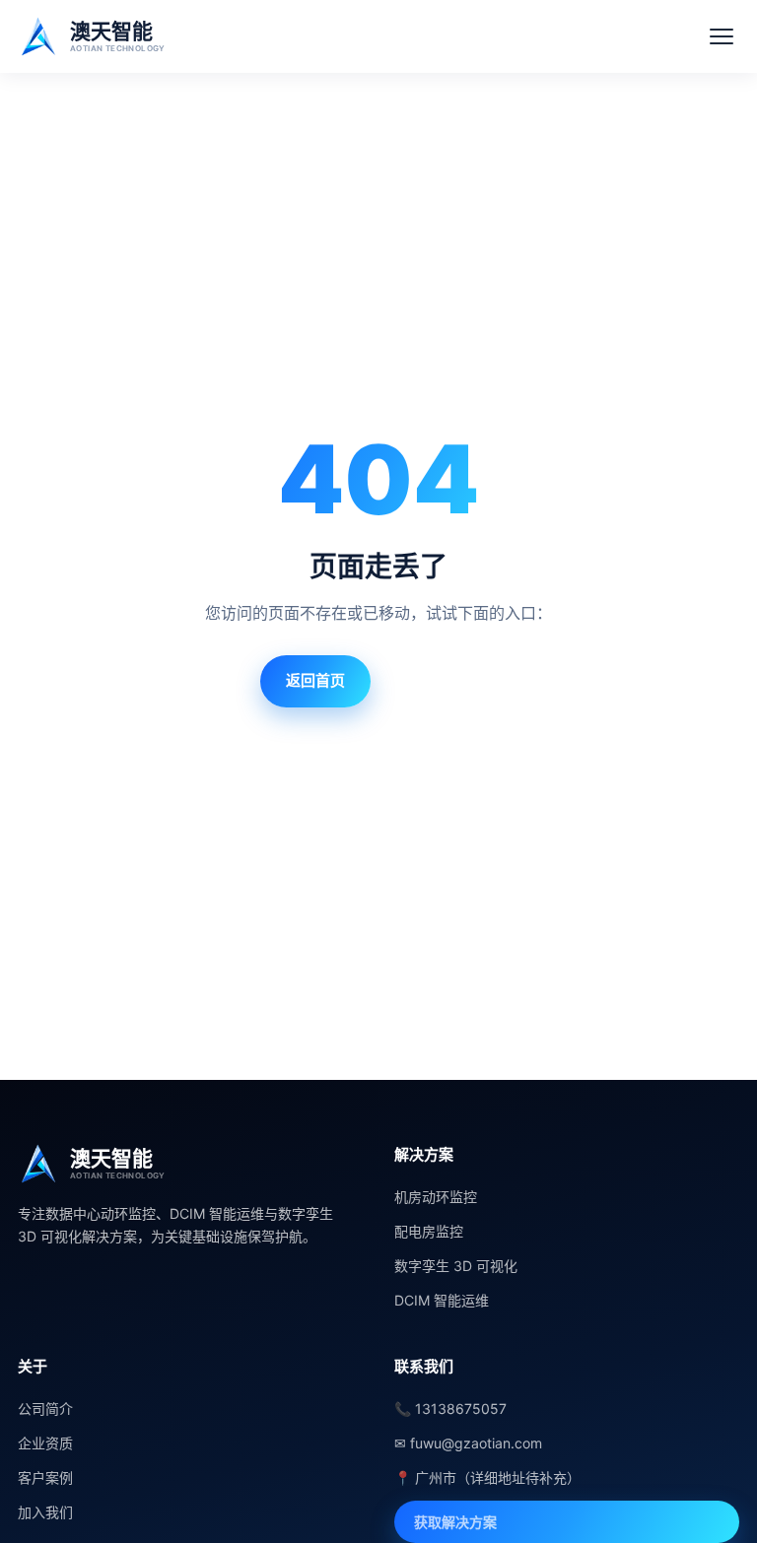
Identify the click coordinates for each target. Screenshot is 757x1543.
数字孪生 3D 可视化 (455, 1265)
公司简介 (45, 1408)
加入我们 (45, 1512)
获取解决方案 (455, 1521)
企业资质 (45, 1443)
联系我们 (440, 680)
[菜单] (721, 36)
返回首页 (315, 680)
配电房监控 (428, 1231)
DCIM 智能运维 (441, 1300)
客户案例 (45, 1477)
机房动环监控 (435, 1196)
